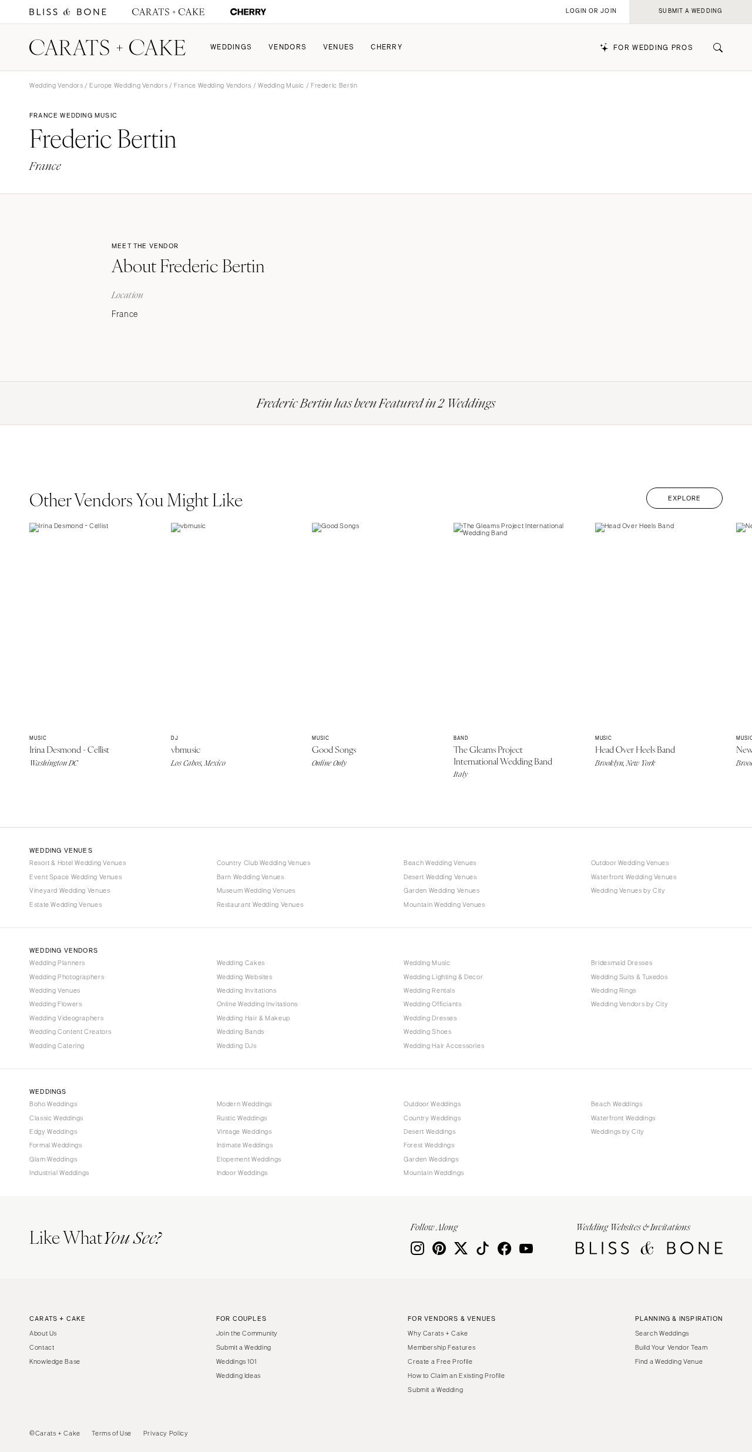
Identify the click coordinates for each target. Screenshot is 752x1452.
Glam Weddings (53, 1159)
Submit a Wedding (243, 1347)
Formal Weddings (55, 1145)
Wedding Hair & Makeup (253, 1018)
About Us (43, 1333)
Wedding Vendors (56, 85)
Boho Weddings (53, 1103)
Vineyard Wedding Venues (69, 890)
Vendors (287, 47)
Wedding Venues (54, 990)
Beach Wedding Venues (440, 862)
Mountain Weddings (434, 1172)
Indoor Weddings (242, 1172)
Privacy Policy (166, 1433)
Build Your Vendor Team (671, 1347)
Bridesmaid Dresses (621, 962)
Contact (41, 1347)
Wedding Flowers (55, 1003)
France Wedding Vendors (212, 85)
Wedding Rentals (429, 990)
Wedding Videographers (66, 1018)
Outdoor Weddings (432, 1103)
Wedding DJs (237, 1045)
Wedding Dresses (430, 1018)
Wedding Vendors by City (630, 1003)
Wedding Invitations (247, 990)
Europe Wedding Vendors (128, 85)
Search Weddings (662, 1333)
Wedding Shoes (427, 1031)
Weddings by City (617, 1131)
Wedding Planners (57, 962)
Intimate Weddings (245, 1145)
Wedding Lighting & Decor (443, 976)
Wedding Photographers (66, 976)
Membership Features (441, 1347)
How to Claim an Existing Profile (456, 1375)
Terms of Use (112, 1433)
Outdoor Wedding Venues (630, 862)
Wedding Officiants (432, 1003)
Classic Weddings (56, 1117)
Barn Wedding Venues (250, 876)
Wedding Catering (57, 1045)
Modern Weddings (244, 1103)
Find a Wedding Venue (669, 1361)
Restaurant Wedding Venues (260, 904)
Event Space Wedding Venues (75, 876)
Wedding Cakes (241, 962)
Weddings (231, 47)
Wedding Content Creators (70, 1031)
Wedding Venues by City (628, 890)
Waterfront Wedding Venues (634, 876)
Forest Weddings (429, 1145)
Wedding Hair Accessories (444, 1045)
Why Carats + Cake (438, 1333)
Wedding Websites (245, 976)
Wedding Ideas (238, 1375)
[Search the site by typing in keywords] (713, 47)
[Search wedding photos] (248, 12)
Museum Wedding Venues (256, 890)
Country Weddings (432, 1117)
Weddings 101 (236, 1361)
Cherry (386, 47)
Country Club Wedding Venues (264, 862)
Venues (339, 47)
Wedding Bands (240, 1031)
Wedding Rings (613, 990)
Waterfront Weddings (623, 1117)
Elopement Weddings (249, 1159)
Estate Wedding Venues (65, 904)
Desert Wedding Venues (440, 876)
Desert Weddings (429, 1131)
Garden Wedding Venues (441, 890)
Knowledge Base (54, 1361)
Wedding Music (281, 85)
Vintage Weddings (244, 1131)
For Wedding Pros (653, 48)
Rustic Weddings (242, 1117)
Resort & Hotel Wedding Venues (77, 862)
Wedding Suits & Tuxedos (629, 976)
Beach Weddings (617, 1103)
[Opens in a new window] (67, 12)
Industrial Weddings (59, 1172)
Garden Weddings (431, 1159)
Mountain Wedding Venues (444, 904)
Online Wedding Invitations (257, 1003)
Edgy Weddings (53, 1131)
